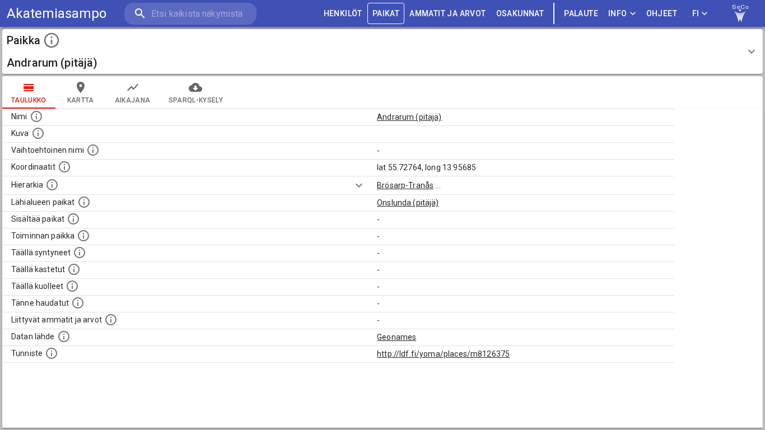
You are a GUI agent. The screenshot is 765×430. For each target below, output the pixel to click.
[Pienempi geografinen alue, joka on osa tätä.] (73, 219)
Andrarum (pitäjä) (409, 117)
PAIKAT (385, 13)
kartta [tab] (80, 100)
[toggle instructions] (51, 40)
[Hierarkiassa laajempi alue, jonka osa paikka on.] (52, 185)
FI (695, 13)
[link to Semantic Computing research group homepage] (740, 13)
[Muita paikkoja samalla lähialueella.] (84, 202)
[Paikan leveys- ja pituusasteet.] (64, 167)
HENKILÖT (343, 13)
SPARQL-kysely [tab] (196, 100)
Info (617, 13)
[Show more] (359, 185)
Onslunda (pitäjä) (408, 202)
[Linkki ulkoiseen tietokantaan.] (64, 336)
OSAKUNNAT (520, 13)
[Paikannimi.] (36, 116)
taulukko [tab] (28, 100)
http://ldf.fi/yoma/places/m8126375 (443, 353)
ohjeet (661, 13)
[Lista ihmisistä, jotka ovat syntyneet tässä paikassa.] (79, 252)
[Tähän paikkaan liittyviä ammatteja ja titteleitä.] (111, 320)
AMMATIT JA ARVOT (447, 13)
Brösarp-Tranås (405, 185)
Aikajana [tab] (133, 100)
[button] (382, 51)
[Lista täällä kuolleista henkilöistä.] (72, 286)
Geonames (396, 337)
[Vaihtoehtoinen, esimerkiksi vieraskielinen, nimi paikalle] (93, 150)
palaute (581, 13)
